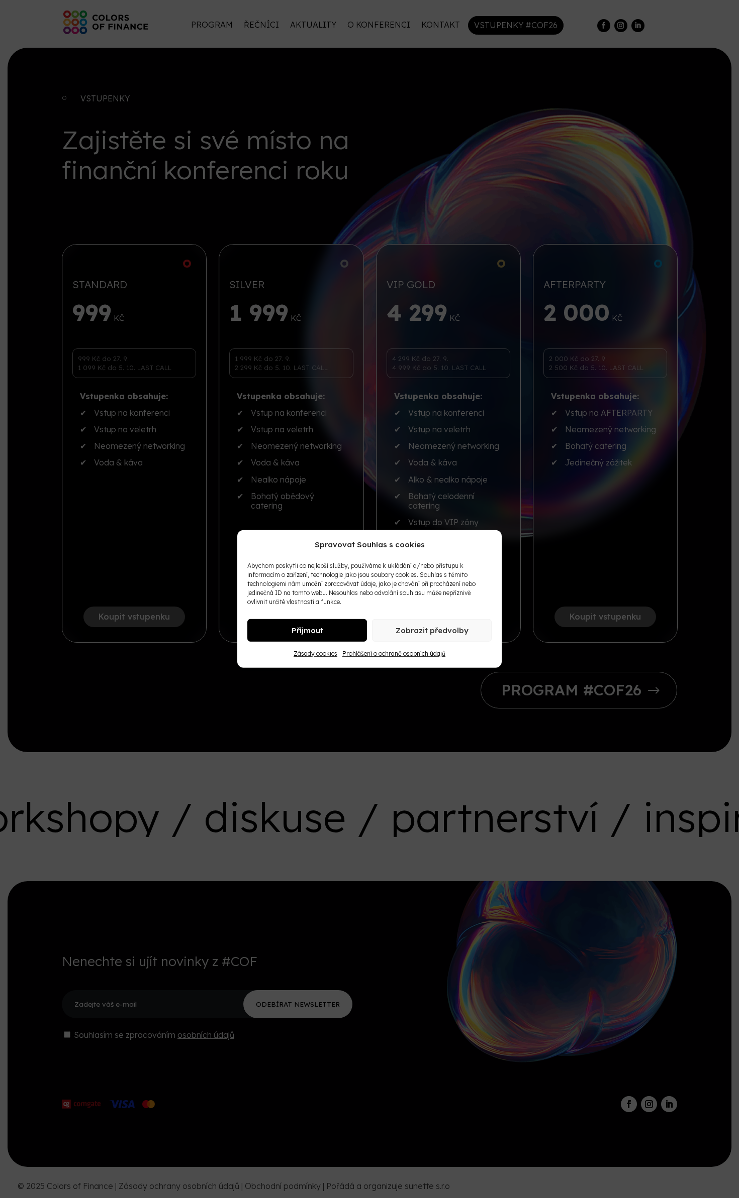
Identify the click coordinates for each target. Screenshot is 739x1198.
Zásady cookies (315, 653)
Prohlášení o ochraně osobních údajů (393, 653)
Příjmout (307, 630)
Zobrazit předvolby (432, 630)
